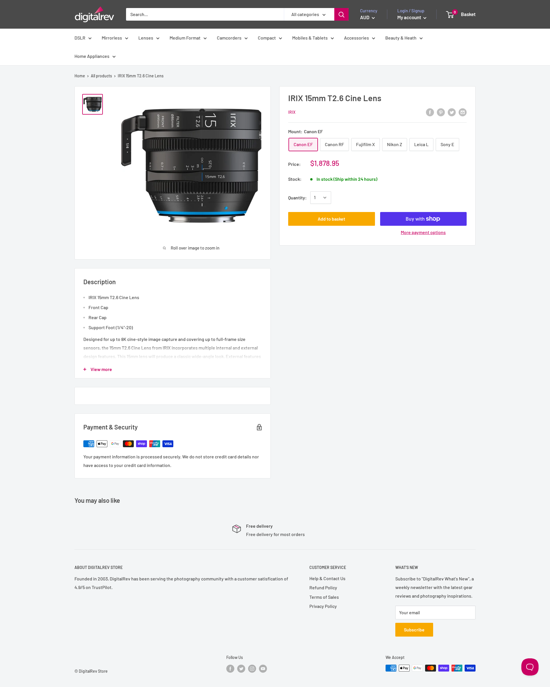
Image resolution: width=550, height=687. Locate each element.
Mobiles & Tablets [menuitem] (310, 37)
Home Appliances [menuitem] (91, 56)
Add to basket (331, 218)
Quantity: (297, 197)
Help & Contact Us (327, 578)
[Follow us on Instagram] (252, 669)
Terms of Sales (324, 597)
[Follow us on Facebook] (230, 669)
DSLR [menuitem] (79, 37)
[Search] (341, 14)
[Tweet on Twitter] (452, 111)
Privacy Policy (323, 606)
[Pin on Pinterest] (441, 111)
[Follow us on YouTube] (263, 669)
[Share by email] (463, 111)
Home (79, 75)
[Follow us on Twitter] (241, 669)
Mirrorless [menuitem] (112, 37)
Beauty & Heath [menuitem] (401, 37)
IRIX (291, 112)
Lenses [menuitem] (145, 37)
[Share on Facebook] (430, 111)
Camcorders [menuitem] (229, 37)
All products (101, 75)
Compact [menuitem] (267, 37)
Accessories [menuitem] (356, 37)
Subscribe (414, 629)
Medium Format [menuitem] (185, 37)
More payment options (423, 232)
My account (409, 17)
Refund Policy (323, 587)
